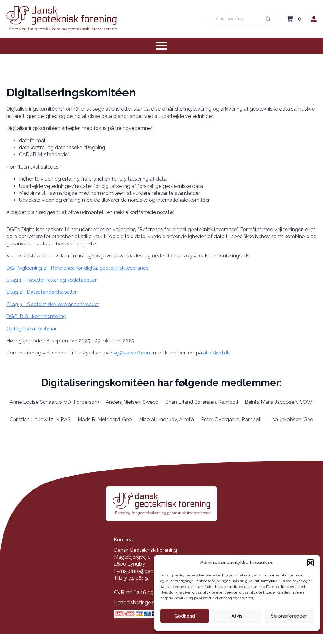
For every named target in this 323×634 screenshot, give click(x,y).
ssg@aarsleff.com (131, 353)
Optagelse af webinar (31, 329)
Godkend (184, 616)
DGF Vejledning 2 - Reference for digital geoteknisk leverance (77, 268)
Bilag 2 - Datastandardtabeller (41, 292)
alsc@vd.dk (216, 353)
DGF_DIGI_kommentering (36, 316)
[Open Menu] (161, 46)
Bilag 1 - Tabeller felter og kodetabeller (51, 280)
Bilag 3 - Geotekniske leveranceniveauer (52, 304)
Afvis (237, 616)
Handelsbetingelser (136, 603)
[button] (310, 563)
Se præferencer (289, 616)
